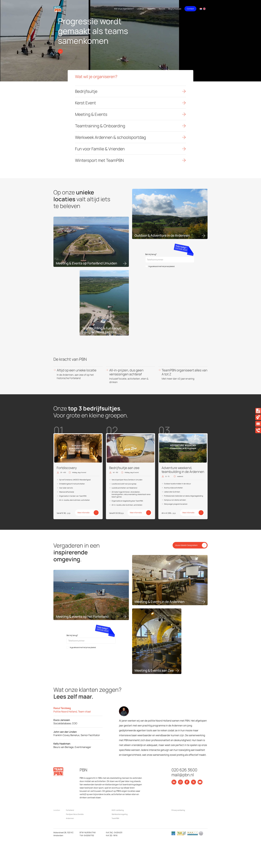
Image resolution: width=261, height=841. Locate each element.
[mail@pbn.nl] (258, 424)
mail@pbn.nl (182, 774)
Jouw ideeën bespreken (186, 545)
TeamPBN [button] (151, 9)
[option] (205, 9)
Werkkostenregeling (120, 814)
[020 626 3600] (258, 430)
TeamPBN (115, 818)
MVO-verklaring (118, 810)
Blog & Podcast (174, 9)
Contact (190, 8)
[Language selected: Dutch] (204, 8)
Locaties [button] (140, 9)
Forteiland (70, 810)
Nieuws (162, 9)
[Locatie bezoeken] (258, 417)
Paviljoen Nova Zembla (74, 814)
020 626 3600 (184, 769)
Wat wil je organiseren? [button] (124, 8)
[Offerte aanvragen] (258, 411)
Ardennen (70, 818)
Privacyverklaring (178, 810)
